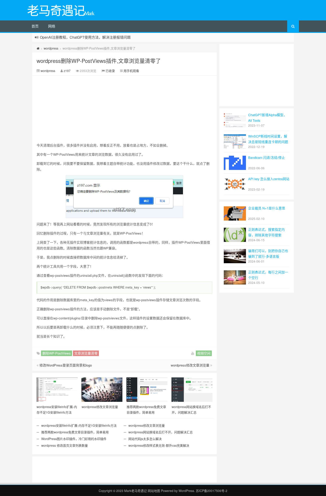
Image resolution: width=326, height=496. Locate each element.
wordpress (51, 48)
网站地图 (154, 490)
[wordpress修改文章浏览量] (101, 389)
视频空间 (203, 353)
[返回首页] (38, 48)
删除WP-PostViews (56, 353)
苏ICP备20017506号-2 (211, 490)
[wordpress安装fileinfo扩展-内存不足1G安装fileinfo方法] (56, 389)
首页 (35, 26)
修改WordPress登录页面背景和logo (65, 365)
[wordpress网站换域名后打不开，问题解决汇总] (191, 389)
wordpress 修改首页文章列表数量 (64, 445)
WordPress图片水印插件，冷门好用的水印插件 (73, 438)
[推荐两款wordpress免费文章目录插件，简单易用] (146, 389)
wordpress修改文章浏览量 (190, 365)
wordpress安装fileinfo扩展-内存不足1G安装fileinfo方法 (79, 425)
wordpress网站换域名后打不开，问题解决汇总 (160, 432)
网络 (51, 26)
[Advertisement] (124, 109)
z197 (67, 70)
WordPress (186, 490)
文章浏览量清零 (86, 353)
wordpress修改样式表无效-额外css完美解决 (158, 445)
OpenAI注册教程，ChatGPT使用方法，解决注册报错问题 (85, 37)
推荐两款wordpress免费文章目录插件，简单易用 (75, 432)
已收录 (110, 70)
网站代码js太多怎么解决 (145, 438)
